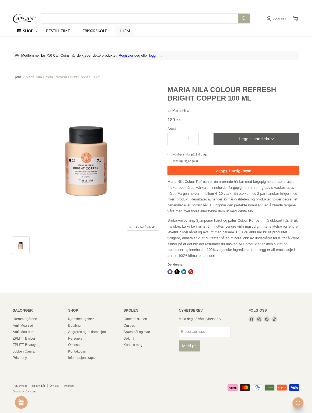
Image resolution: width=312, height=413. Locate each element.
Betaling (74, 325)
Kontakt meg (133, 345)
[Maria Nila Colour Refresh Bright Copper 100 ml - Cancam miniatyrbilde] (20, 245)
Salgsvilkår (38, 385)
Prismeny (20, 358)
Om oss (74, 345)
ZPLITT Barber (24, 338)
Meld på (189, 346)
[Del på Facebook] (170, 271)
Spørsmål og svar (137, 332)
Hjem (17, 77)
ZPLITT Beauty (24, 345)
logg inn (155, 55)
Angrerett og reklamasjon (87, 332)
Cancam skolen (135, 319)
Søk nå (129, 338)
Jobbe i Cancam (25, 351)
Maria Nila (180, 110)
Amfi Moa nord (24, 332)
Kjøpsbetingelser (81, 319)
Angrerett (69, 385)
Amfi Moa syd (23, 325)
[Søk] (244, 18)
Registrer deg (129, 55)
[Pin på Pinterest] (190, 271)
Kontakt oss (77, 351)
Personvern (77, 338)
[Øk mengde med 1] (204, 139)
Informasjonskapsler (83, 358)
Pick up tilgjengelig (185, 160)
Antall (171, 128)
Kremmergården (25, 319)
